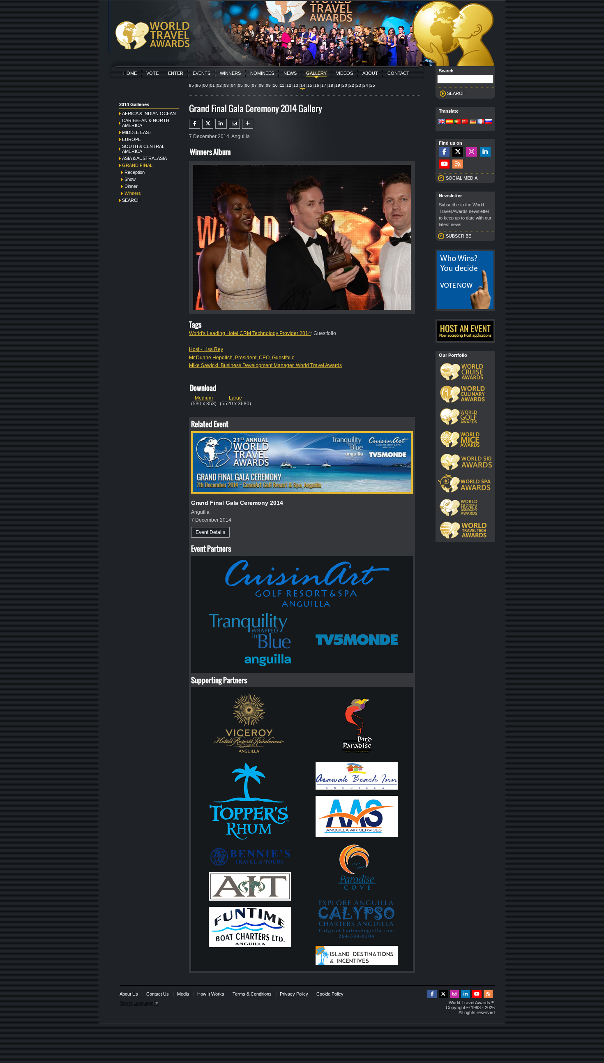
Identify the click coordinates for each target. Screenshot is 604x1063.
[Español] (449, 122)
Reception (134, 172)
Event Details (210, 532)
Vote (152, 73)
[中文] (465, 122)
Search (131, 200)
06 (247, 85)
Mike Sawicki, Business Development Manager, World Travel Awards (265, 365)
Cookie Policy (329, 993)
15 (309, 85)
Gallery (316, 73)
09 (268, 85)
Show (130, 179)
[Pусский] (488, 122)
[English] (441, 122)
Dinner (131, 186)
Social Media (461, 178)
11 (282, 85)
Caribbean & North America (145, 123)
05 (240, 85)
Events (201, 73)
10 (275, 85)
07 (254, 85)
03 (226, 85)
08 (261, 85)
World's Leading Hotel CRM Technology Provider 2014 (250, 333)
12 (288, 85)
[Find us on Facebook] (444, 152)
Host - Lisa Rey (206, 349)
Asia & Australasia (144, 158)
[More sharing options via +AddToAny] (247, 123)
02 (219, 85)
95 (191, 85)
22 (351, 85)
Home (130, 73)
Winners (230, 73)
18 (330, 85)
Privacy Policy (294, 993)
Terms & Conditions (252, 993)
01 (212, 85)
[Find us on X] (457, 152)
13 (295, 85)
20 (344, 85)
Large (235, 398)
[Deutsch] (473, 122)
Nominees (262, 73)
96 (198, 85)
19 (337, 85)
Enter (175, 73)
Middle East (137, 132)
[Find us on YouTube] (444, 164)
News (290, 73)
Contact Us (157, 993)
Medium (204, 398)
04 (233, 85)
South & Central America (143, 149)
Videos (344, 73)
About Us (129, 993)
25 (372, 85)
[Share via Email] (234, 123)
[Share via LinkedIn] (221, 123)
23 (358, 85)
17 (323, 85)
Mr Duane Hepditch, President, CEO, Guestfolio (242, 357)
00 (205, 85)
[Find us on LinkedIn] (485, 152)
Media (183, 993)
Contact (398, 73)
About (370, 73)
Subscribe (458, 235)
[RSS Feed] (457, 164)
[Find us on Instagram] (471, 152)
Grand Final (137, 165)
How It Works (210, 993)
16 (316, 85)
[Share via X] (208, 123)
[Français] (480, 122)
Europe (131, 139)
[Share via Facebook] (194, 123)
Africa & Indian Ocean (149, 113)
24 (365, 85)
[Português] (457, 122)
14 (302, 85)
